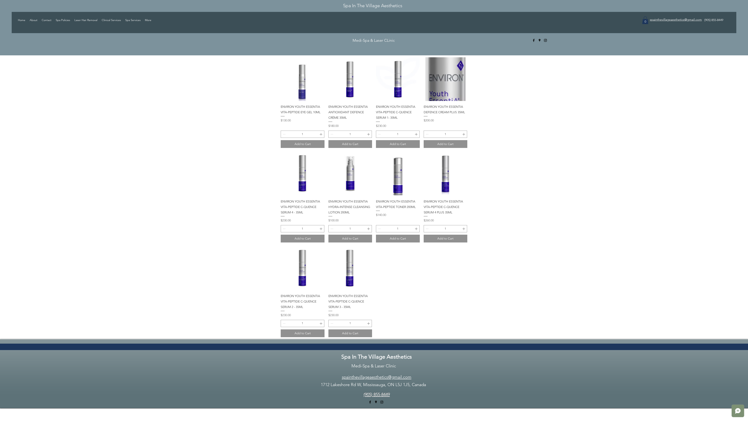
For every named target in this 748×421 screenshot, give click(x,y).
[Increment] (321, 134)
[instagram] (545, 40)
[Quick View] (303, 79)
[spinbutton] (302, 134)
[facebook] (534, 40)
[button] (645, 20)
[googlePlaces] (540, 40)
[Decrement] (283, 134)
